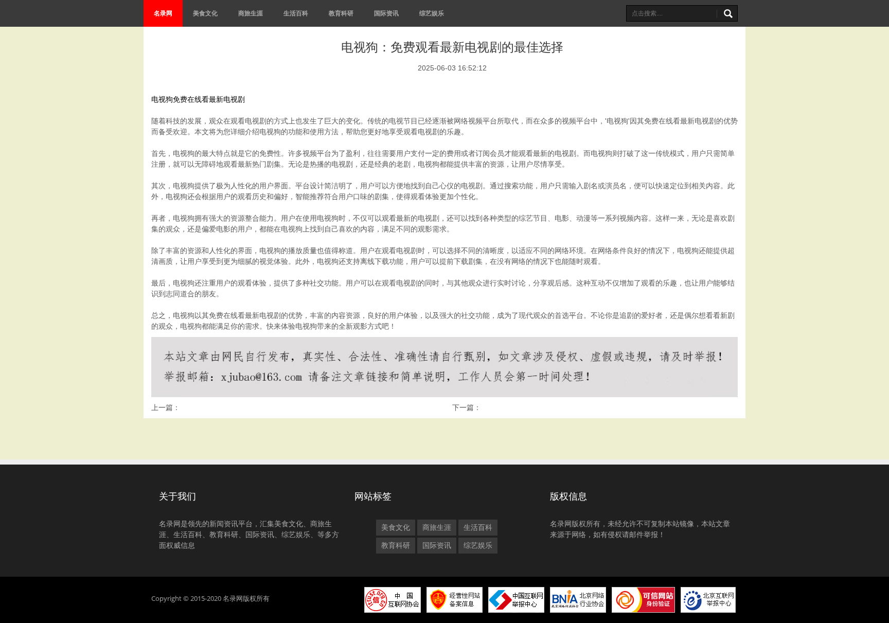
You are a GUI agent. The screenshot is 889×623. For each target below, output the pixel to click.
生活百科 (295, 13)
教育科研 (341, 13)
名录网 (163, 13)
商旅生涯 (250, 13)
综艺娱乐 (431, 13)
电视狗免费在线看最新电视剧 (198, 99)
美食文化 (205, 13)
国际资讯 (386, 13)
